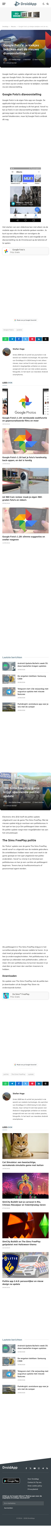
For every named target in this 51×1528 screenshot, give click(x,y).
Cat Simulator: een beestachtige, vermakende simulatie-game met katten (23, 1163)
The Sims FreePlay (18, 1074)
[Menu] (3, 3)
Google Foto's (18, 249)
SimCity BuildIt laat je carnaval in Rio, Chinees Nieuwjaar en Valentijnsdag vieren (24, 1203)
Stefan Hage (16, 59)
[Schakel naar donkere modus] (43, 4)
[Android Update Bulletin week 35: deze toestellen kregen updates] (8, 666)
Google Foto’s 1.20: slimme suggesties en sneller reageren (23, 538)
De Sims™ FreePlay (20, 994)
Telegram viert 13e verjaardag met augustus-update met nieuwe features (33, 691)
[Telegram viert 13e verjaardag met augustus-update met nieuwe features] (8, 691)
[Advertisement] (25, 144)
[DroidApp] (25, 4)
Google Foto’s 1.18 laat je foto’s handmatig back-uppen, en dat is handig (24, 459)
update (19, 330)
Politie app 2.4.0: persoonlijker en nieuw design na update (22, 1282)
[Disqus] (25, 581)
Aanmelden (8, 1508)
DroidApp (5, 26)
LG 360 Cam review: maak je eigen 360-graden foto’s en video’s (22, 498)
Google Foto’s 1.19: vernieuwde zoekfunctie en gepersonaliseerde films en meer (24, 419)
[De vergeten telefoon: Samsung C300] (8, 679)
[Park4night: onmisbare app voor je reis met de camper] (8, 707)
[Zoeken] (47, 3)
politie (6, 1074)
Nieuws (13, 26)
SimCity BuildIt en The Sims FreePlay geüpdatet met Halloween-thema (21, 1243)
